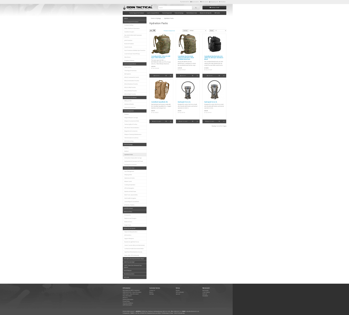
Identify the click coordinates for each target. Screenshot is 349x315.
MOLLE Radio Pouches (130, 94)
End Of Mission (128, 270)
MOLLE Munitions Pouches (131, 84)
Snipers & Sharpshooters (130, 232)
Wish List (204, 294)
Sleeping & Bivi (128, 174)
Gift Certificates (180, 292)
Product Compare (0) (169, 31)
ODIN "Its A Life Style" (129, 262)
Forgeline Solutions (129, 60)
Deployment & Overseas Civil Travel (133, 161)
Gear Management (129, 171)
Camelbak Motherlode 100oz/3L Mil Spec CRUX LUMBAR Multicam (186, 57)
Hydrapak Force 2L (184, 102)
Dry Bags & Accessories (130, 164)
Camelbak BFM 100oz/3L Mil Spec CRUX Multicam (160, 57)
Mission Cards (128, 181)
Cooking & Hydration (129, 185)
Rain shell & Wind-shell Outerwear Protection (133, 36)
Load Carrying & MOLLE (153, 13)
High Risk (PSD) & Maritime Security (133, 252)
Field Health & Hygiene (130, 198)
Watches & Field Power (130, 191)
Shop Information (127, 296)
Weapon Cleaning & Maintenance (132, 134)
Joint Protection (128, 40)
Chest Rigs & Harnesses (130, 70)
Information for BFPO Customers (131, 290)
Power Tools (127, 225)
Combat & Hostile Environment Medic (134, 248)
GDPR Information (127, 305)
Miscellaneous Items (129, 274)
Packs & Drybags (179, 13)
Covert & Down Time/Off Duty (132, 54)
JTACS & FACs (127, 235)
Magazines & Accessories (130, 131)
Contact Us (152, 290)
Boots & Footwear (129, 43)
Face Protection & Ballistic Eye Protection (134, 50)
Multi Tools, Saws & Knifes (131, 195)
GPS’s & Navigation (129, 188)
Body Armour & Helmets (130, 97)
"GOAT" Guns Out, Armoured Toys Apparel (133, 266)
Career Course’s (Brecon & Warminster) (134, 245)
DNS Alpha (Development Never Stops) (134, 258)
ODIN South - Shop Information (131, 294)
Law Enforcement (128, 208)
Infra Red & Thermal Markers (131, 127)
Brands (178, 290)
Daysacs (126, 148)
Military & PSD (128, 101)
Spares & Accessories (130, 107)
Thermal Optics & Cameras (131, 138)
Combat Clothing (128, 25)
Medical (126, 151)
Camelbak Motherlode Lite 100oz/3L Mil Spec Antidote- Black (214, 57)
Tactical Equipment (167, 13)
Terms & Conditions (128, 303)
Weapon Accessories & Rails (131, 121)
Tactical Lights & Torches (130, 124)
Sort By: (185, 30)
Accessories (127, 215)
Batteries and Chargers (130, 218)
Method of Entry (128, 211)
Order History (206, 292)
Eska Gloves (127, 57)
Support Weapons (129, 238)
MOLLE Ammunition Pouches (131, 80)
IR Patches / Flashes (129, 205)
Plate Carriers (127, 67)
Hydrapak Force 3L (210, 102)
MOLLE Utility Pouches (130, 87)
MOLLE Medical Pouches (130, 91)
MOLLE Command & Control (131, 77)
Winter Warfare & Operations (132, 28)
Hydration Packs (128, 154)
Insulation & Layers (129, 32)
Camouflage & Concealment (131, 201)
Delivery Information (128, 299)
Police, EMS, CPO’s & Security (131, 255)
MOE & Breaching (128, 141)
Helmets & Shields (129, 104)
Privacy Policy (126, 301)
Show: (211, 30)
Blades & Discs (128, 221)
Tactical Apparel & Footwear (136, 13)
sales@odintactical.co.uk (192, 311)
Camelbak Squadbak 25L (159, 102)
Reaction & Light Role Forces (131, 242)
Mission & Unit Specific (205, 13)
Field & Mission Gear (191, 13)
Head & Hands (128, 47)
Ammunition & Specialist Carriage (133, 158)
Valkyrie (126, 18)
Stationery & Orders (129, 178)
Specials (178, 294)
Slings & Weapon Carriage (131, 117)
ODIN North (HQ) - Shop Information (132, 292)
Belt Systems (127, 74)
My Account (205, 290)
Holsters (126, 114)
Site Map (151, 294)
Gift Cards (217, 13)
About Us (125, 297)
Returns (151, 292)
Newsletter (205, 296)
